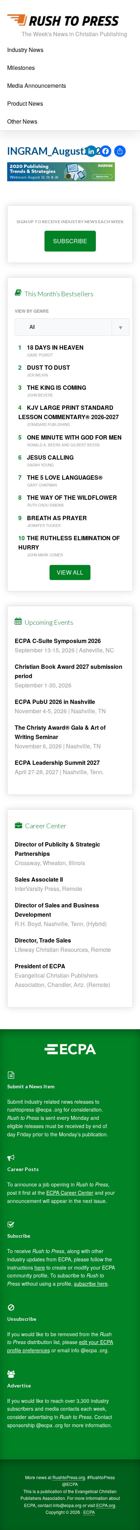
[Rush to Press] (63, 22)
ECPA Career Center (69, 1192)
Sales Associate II (39, 879)
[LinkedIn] (91, 151)
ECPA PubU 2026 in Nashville (55, 701)
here (39, 1267)
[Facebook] (105, 151)
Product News (25, 103)
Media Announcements (36, 85)
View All (70, 572)
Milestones (21, 67)
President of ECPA (40, 966)
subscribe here (91, 1283)
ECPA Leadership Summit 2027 (57, 762)
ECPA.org (105, 1505)
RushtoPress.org (68, 1477)
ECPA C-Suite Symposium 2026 (58, 641)
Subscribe (70, 241)
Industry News (25, 49)
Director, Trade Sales (43, 940)
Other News (22, 121)
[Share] (120, 151)
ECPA (89, 1512)
